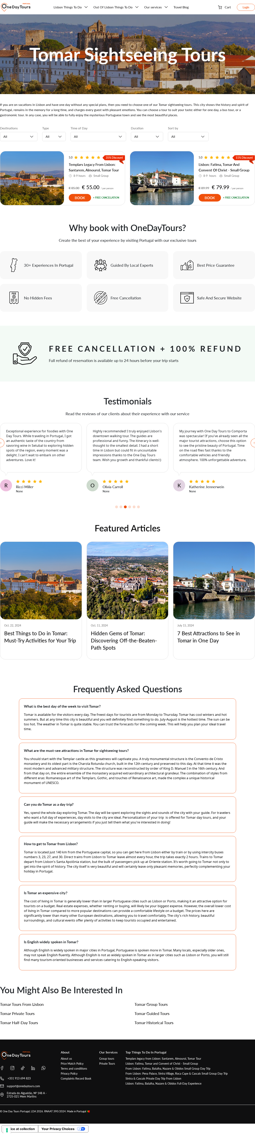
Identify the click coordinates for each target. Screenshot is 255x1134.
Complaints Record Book (76, 1078)
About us (66, 1058)
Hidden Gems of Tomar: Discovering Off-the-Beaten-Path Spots (124, 640)
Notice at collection (20, 1129)
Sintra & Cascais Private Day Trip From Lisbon (153, 1078)
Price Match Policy (72, 1063)
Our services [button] (153, 7)
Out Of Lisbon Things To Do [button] (112, 7)
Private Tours (107, 1063)
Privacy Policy (69, 1073)
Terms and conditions (74, 1068)
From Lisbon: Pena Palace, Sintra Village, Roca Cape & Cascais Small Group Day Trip (177, 1073)
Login (246, 7)
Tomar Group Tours (151, 1004)
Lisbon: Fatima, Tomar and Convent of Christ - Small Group (162, 1063)
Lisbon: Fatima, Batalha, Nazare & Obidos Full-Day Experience (163, 1083)
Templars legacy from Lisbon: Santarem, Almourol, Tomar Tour (163, 1058)
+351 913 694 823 (19, 1078)
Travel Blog (181, 7)
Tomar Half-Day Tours (19, 1022)
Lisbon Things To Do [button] (68, 7)
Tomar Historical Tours (154, 1022)
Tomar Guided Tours (152, 1013)
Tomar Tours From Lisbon (22, 1004)
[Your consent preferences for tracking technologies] (7, 1130)
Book (80, 198)
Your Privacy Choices (58, 1129)
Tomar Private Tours (17, 1013)
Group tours (106, 1058)
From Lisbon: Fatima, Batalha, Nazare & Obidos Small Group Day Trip (168, 1068)
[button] (116, 507)
